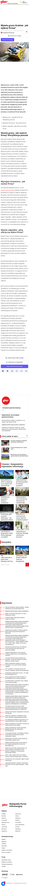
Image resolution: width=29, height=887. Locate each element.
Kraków (4, 814)
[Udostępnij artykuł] (26, 31)
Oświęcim (18, 818)
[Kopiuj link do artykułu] (21, 371)
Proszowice (18, 822)
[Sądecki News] (12, 874)
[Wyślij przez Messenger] (7, 371)
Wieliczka (17, 831)
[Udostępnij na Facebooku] (3, 371)
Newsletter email (6, 860)
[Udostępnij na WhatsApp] (12, 371)
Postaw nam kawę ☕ (7, 39)
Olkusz (17, 816)
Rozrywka (6, 542)
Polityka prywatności (7, 864)
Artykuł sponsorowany (8, 32)
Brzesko (4, 818)
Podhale (17, 820)
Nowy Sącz (18, 814)
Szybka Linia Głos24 (7, 850)
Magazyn (4, 841)
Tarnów (17, 826)
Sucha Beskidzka (19, 824)
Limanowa (4, 826)
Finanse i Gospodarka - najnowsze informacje (12, 465)
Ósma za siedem (6, 852)
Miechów (4, 829)
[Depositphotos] (19, 874)
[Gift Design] (5, 877)
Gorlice (3, 824)
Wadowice (18, 829)
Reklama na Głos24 (7, 862)
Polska (3, 848)
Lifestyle (4, 843)
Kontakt (4, 866)
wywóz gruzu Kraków (8, 190)
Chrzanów (4, 820)
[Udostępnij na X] (17, 371)
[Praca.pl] (5, 874)
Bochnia (4, 816)
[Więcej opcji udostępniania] (26, 371)
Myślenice (4, 831)
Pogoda (4, 839)
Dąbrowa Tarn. (6, 822)
